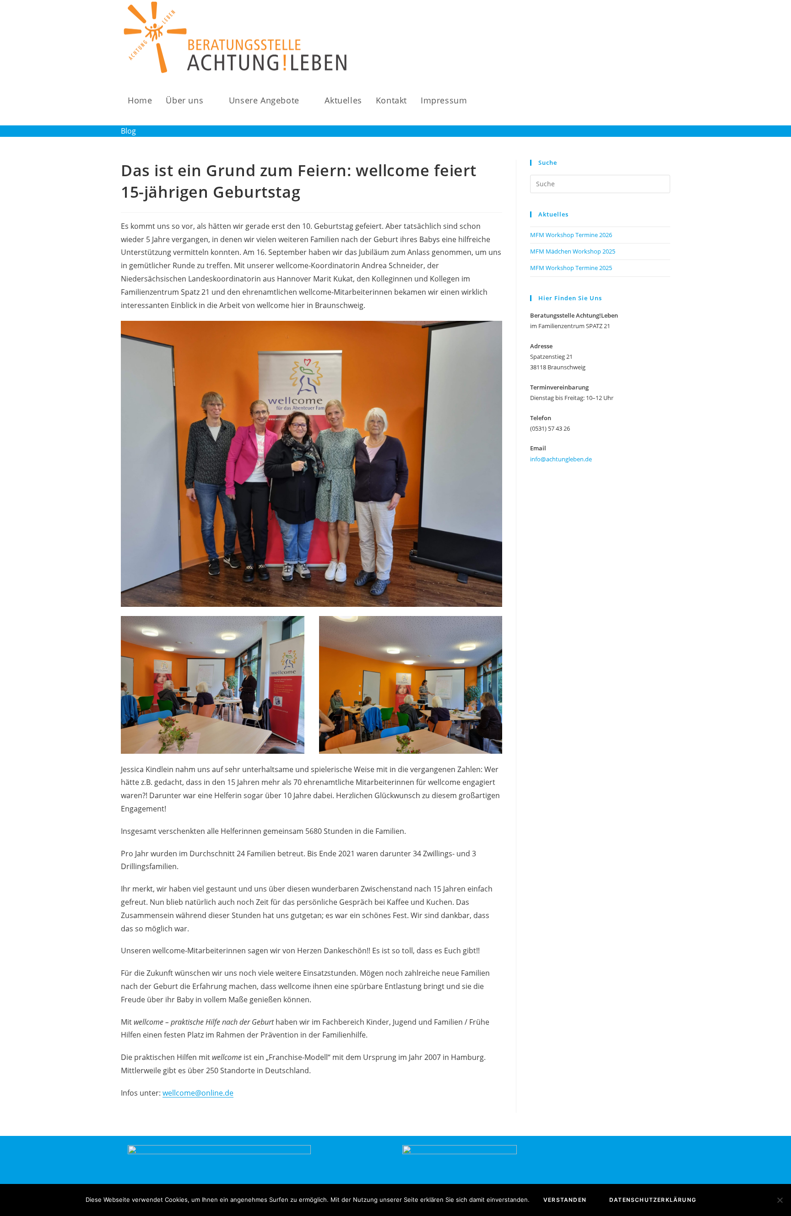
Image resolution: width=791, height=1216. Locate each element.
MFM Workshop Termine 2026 (571, 235)
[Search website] (484, 100)
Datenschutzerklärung (652, 1199)
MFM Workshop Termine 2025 (571, 268)
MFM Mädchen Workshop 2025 (572, 251)
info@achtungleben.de (561, 459)
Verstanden (564, 1199)
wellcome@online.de (198, 1093)
